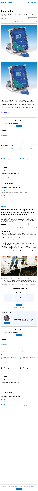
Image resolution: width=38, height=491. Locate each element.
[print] (36, 21)
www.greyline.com (5, 112)
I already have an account (19, 307)
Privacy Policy (33, 486)
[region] (19, 488)
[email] (22, 21)
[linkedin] (17, 21)
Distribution (3, 206)
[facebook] (15, 21)
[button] (2, 2)
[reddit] (20, 21)
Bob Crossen (3, 224)
